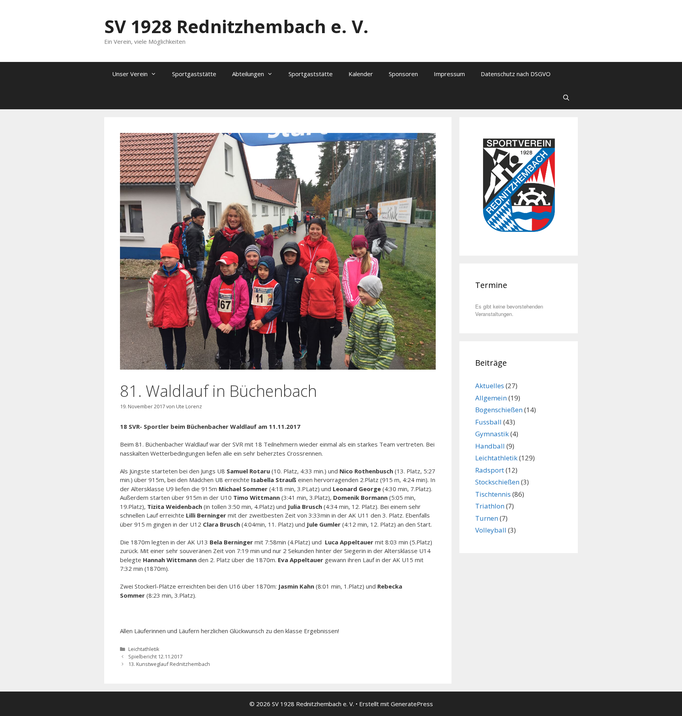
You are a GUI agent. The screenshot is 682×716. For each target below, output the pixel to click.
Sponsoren (403, 74)
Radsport (489, 470)
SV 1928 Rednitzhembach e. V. (236, 26)
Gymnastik (492, 433)
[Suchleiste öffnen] (566, 97)
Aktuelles (489, 385)
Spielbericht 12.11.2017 (155, 656)
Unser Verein (130, 74)
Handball (490, 446)
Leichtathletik (143, 648)
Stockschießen (497, 481)
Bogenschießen (499, 409)
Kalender (360, 74)
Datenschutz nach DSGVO (516, 74)
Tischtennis (493, 494)
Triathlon (489, 505)
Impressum (449, 74)
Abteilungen (248, 74)
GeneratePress (412, 704)
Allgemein (491, 397)
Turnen (486, 518)
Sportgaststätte (194, 74)
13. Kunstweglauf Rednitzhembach (169, 663)
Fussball (488, 421)
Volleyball (490, 530)
